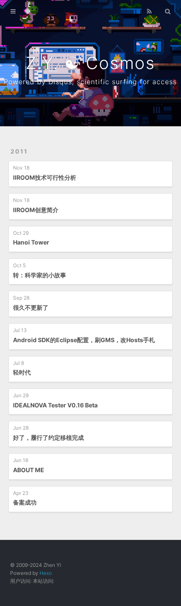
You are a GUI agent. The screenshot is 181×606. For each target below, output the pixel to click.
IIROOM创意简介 (36, 209)
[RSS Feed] (149, 11)
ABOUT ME (28, 469)
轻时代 (22, 372)
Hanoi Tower (31, 242)
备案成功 (25, 502)
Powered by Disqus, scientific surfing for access (90, 81)
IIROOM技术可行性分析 (44, 177)
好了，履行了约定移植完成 (48, 437)
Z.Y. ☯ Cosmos (90, 63)
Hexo (46, 573)
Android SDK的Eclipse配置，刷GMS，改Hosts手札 (84, 339)
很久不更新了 (30, 307)
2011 (19, 151)
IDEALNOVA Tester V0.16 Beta (55, 405)
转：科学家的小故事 (39, 275)
